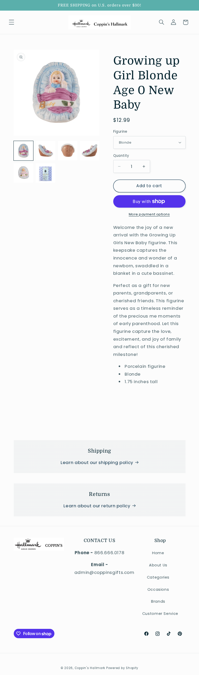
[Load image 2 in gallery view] (45, 150)
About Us (158, 565)
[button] (11, 22)
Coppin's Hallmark (90, 668)
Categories (158, 577)
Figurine (120, 131)
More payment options (149, 214)
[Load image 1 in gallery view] (23, 150)
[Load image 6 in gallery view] (45, 173)
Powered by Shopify (122, 668)
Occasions (158, 589)
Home (158, 553)
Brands (158, 601)
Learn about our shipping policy (97, 462)
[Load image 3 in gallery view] (67, 150)
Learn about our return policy (96, 506)
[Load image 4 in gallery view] (90, 150)
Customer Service (160, 613)
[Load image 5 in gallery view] (23, 173)
